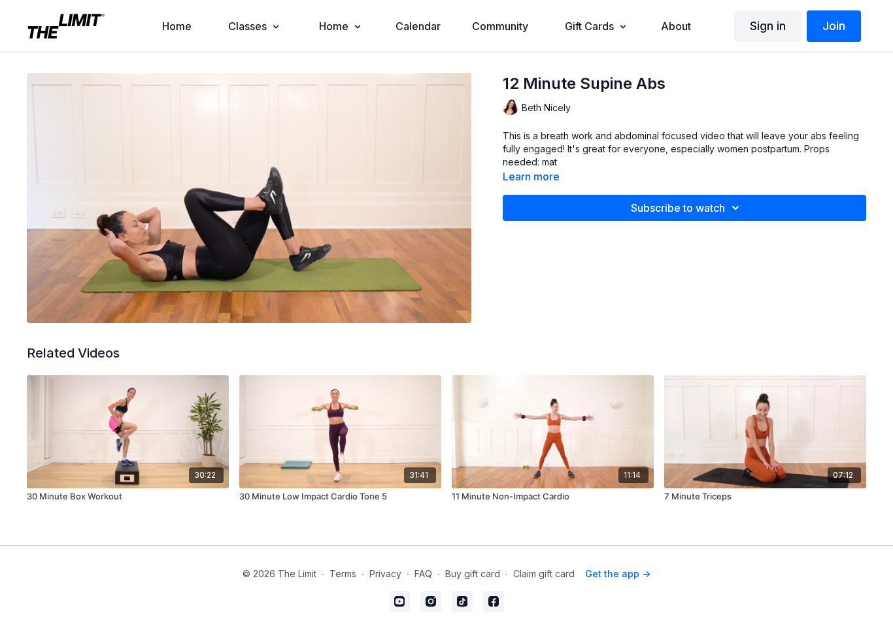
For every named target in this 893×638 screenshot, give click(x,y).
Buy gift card (472, 573)
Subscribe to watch (678, 207)
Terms (342, 573)
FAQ (423, 573)
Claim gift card (544, 573)
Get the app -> (617, 573)
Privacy (385, 573)
